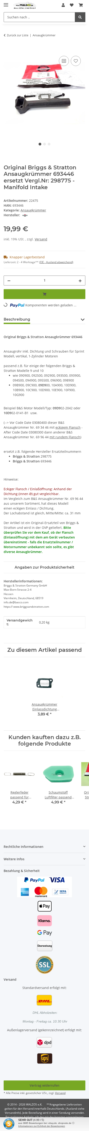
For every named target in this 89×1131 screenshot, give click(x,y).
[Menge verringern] (9, 280)
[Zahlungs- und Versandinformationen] (44, 886)
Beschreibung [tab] (17, 319)
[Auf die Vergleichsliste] (64, 61)
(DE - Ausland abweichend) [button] (56, 262)
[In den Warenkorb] (7, 49)
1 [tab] (40, 144)
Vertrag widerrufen (44, 1085)
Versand (41, 239)
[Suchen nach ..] (80, 17)
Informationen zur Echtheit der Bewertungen (41, 1126)
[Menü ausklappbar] (6, 3)
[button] (63, 5)
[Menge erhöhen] (80, 280)
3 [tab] (49, 144)
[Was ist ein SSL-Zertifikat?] (44, 964)
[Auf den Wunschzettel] (76, 61)
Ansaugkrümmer (33, 210)
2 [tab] (44, 144)
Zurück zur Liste (17, 35)
